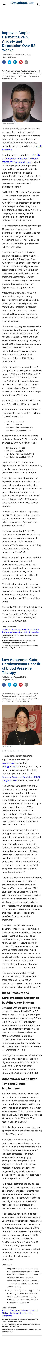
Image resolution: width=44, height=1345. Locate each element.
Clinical (5, 1313)
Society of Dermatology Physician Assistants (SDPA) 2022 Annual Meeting (21, 158)
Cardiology (14, 1313)
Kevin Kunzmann (9, 57)
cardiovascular (9, 763)
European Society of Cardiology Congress (19, 1310)
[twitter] (9, 62)
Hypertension (26, 1313)
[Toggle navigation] (4, 3)
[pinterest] (21, 62)
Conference (7, 632)
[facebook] (4, 62)
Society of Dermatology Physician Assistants (20, 629)
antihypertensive (10, 766)
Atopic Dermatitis (20, 632)
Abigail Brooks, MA (10, 679)
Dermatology (34, 632)
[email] (26, 62)
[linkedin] (15, 62)
